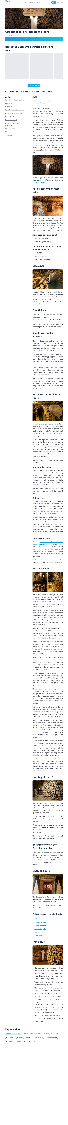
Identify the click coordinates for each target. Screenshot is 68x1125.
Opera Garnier (39, 932)
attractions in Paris (40, 182)
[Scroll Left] (57, 48)
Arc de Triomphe (40, 925)
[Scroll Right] (61, 48)
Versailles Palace (40, 922)
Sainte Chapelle (40, 929)
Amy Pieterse (40, 103)
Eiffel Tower (38, 919)
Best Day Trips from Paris (51, 1033)
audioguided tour (39, 478)
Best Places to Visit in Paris (13, 1033)
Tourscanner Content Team (41, 109)
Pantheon (38, 935)
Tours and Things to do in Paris (32, 1033)
